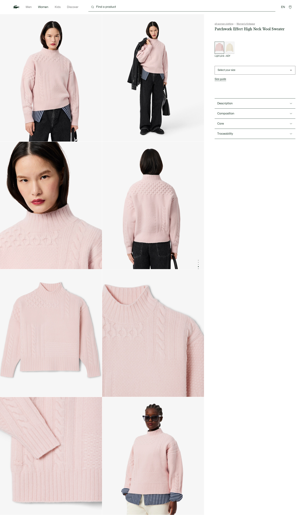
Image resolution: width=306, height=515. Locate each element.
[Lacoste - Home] (16, 7)
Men (29, 7)
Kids (58, 7)
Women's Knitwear (246, 24)
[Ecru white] (229, 48)
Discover (72, 7)
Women (43, 7)
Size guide (220, 79)
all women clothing (224, 24)
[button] (290, 7)
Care (220, 123)
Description (225, 103)
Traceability (225, 133)
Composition (225, 113)
